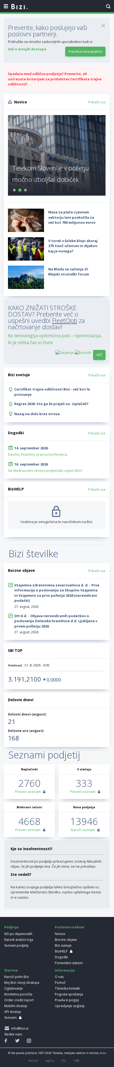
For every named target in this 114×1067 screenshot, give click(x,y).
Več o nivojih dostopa (27, 49)
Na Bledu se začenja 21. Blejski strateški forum (68, 272)
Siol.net (33, 1060)
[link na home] (19, 7)
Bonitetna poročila (18, 994)
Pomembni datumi (69, 963)
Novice (60, 934)
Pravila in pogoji (67, 1000)
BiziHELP (61, 951)
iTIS (63, 1060)
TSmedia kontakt (67, 988)
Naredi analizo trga (18, 939)
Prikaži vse (97, 102)
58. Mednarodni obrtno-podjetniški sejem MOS (45, 470)
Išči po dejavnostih (18, 934)
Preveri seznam (28, 791)
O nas (59, 976)
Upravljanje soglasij (69, 1006)
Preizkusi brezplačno (85, 51)
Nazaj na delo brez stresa (37, 413)
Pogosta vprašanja (69, 994)
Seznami (10, 1017)
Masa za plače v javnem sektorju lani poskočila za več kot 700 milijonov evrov (71, 217)
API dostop (12, 1011)
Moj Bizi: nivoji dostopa (21, 982)
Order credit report (19, 1000)
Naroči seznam (83, 829)
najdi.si (49, 1060)
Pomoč (60, 982)
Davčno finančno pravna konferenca (37, 454)
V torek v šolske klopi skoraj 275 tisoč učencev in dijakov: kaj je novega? (73, 245)
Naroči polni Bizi (16, 976)
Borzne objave (66, 939)
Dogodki (61, 957)
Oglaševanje (13, 988)
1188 (76, 1060)
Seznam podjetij (16, 945)
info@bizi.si (19, 1028)
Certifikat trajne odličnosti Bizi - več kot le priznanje (52, 392)
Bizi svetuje (63, 945)
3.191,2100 (24, 679)
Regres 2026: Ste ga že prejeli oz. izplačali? (51, 403)
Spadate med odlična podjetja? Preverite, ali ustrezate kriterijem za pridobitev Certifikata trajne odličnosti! (55, 78)
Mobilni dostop (15, 1006)
